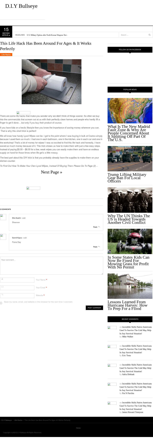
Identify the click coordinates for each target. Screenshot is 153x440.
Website (39, 295)
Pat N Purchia (128, 393)
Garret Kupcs (17, 237)
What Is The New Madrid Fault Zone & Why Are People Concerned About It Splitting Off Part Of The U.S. (129, 133)
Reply (95, 227)
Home (78, 428)
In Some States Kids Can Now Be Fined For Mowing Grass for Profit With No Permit (128, 262)
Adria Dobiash (128, 374)
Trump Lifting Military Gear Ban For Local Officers (127, 177)
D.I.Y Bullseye (21, 6)
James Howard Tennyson (132, 412)
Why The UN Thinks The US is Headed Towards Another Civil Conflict (129, 219)
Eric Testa (126, 355)
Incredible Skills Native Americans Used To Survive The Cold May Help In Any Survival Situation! (136, 330)
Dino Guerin (16, 218)
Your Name (40, 279)
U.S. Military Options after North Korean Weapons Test (46, 35)
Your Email (40, 287)
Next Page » (51, 172)
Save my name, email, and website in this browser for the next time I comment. (38, 301)
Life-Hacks (6, 54)
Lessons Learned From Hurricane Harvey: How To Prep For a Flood (127, 305)
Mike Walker (127, 337)
